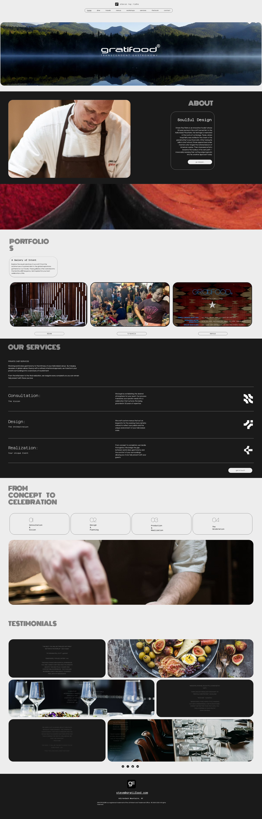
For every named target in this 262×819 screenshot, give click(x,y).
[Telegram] (137, 766)
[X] (128, 766)
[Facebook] (133, 766)
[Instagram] (123, 766)
